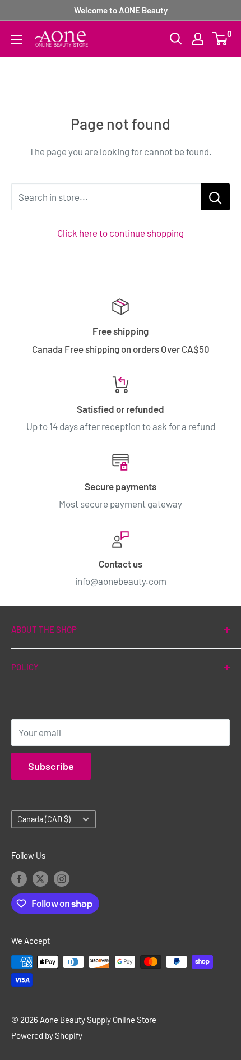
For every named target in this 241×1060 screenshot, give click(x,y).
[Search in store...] (215, 196)
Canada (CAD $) (44, 819)
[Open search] (176, 39)
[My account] (197, 39)
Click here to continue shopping (120, 232)
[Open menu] (16, 39)
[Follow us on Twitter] (40, 878)
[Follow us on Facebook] (19, 878)
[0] (221, 38)
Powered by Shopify (46, 1035)
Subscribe (51, 766)
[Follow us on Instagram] (61, 878)
